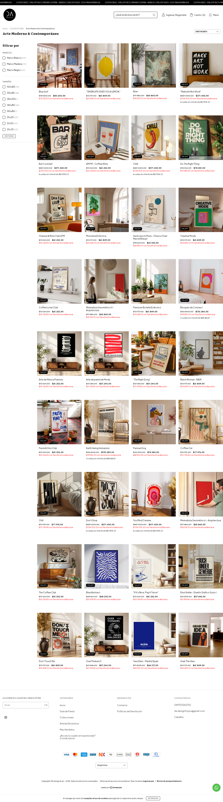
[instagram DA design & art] (6, 717)
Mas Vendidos (67, 729)
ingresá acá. (148, 781)
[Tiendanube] (111, 788)
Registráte (180, 15)
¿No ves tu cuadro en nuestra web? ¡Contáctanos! (78, 737)
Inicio (5, 29)
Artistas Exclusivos (69, 723)
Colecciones (67, 717)
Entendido (153, 798)
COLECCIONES (17, 29)
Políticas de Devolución (129, 711)
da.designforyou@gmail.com (189, 711)
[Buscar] (154, 15)
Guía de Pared (67, 711)
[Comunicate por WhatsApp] (216, 788)
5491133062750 (182, 705)
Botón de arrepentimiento (169, 781)
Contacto (122, 705)
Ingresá (170, 15)
